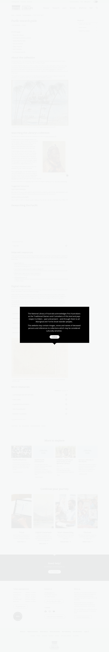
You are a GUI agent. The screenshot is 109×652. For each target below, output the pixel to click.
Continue (54, 337)
